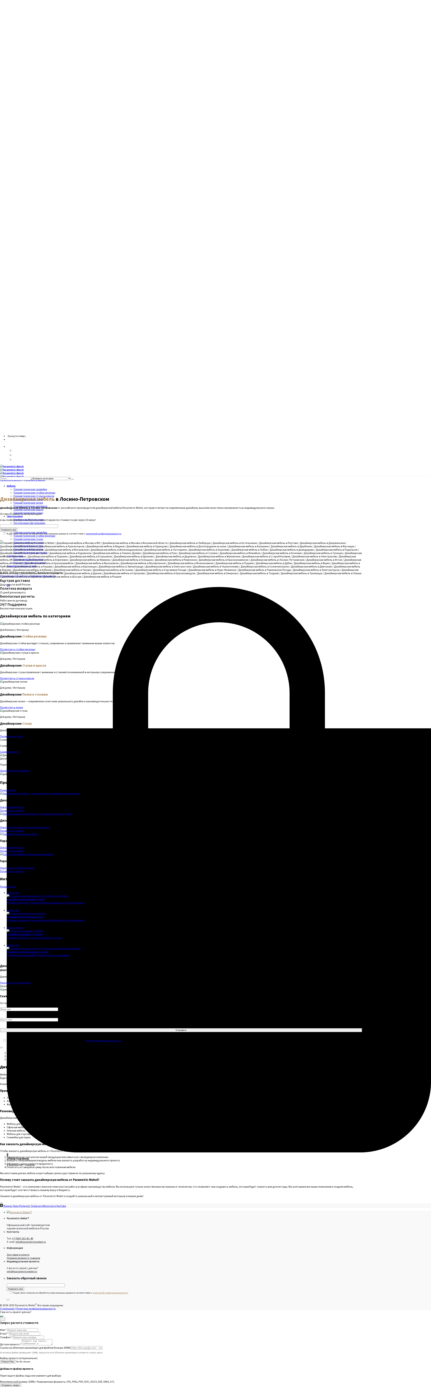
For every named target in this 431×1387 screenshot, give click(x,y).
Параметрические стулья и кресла (27, 902)
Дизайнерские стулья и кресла (66, 902)
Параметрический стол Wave (25, 934)
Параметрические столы (21, 937)
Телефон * (6, 1337)
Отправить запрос (10, 1385)
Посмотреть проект (12, 810)
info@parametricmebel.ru (30, 1241)
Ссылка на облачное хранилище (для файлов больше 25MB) (35, 1347)
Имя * (3, 1329)
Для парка (18, 827)
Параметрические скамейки (53, 955)
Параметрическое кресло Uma (25, 899)
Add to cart (13, 892)
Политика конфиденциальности (36, 1308)
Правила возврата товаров (23, 1258)
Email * (4, 1333)
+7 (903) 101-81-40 (22, 1238)
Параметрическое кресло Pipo (25, 916)
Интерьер (18, 807)
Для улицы (30, 827)
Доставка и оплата (18, 1254)
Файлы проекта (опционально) (18, 1358)
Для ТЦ (17, 868)
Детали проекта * (10, 1344)
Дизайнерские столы (49, 937)
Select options (15, 927)
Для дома (5, 807)
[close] (2, 1319)
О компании (7, 1308)
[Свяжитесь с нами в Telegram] (15, 460)
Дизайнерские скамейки (21, 955)
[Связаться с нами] (1, 1316)
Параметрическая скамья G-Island (27, 951)
